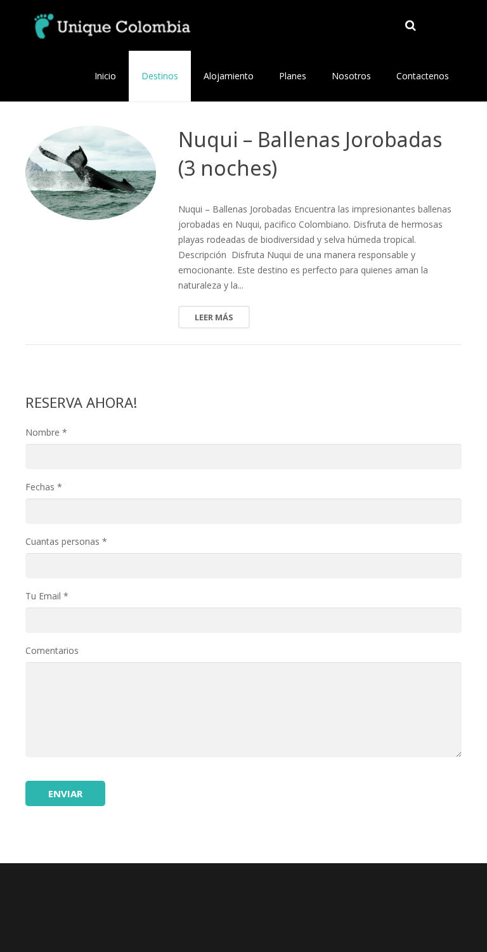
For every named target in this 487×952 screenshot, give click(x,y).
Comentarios (52, 650)
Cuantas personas (66, 541)
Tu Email (46, 596)
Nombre (46, 432)
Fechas (43, 487)
